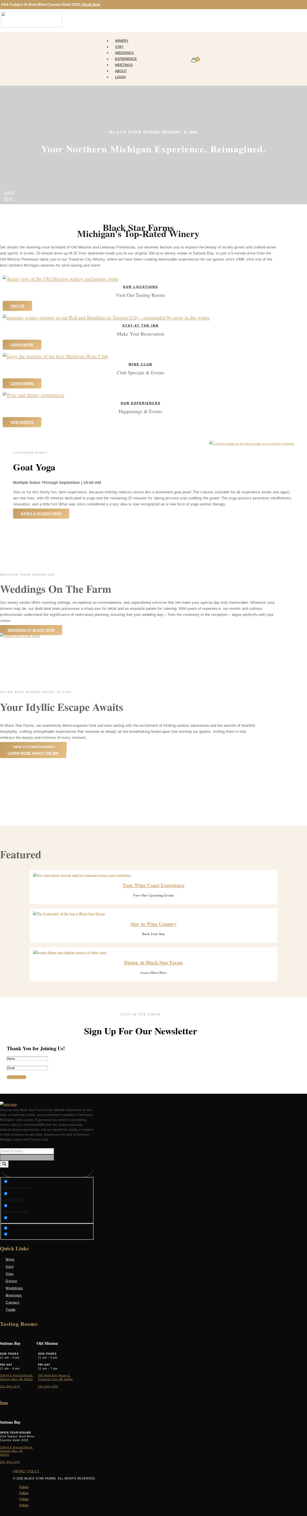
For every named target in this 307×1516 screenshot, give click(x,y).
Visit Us (17, 306)
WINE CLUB (140, 364)
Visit (10, 1266)
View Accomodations (33, 747)
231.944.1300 (48, 1386)
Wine (10, 1259)
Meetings (124, 65)
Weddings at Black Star (31, 630)
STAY (9, 199)
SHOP (9, 193)
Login (120, 77)
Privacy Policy (26, 1471)
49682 (4, 1454)
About (121, 71)
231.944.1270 (10, 1386)
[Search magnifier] (4, 1164)
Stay (119, 47)
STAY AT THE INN (140, 325)
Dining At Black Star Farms (153, 962)
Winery (122, 41)
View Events (22, 422)
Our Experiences (140, 403)
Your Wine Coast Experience (154, 885)
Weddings (124, 53)
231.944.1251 (10, 1462)
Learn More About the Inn (33, 753)
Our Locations (140, 287)
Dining (11, 1281)
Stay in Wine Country (154, 923)
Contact (13, 1302)
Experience (126, 59)
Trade (11, 1309)
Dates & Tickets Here (41, 513)
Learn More (22, 345)
